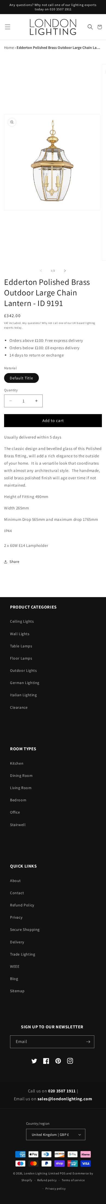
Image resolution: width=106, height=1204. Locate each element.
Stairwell (18, 824)
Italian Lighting (23, 694)
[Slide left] (41, 271)
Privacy (16, 917)
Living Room (21, 787)
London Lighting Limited (41, 1173)
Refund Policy (22, 905)
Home (9, 47)
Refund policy (47, 1180)
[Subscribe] (88, 1041)
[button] (7, 27)
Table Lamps (21, 646)
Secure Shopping (25, 929)
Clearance (18, 707)
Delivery (17, 942)
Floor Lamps (21, 658)
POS (63, 1173)
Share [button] (15, 561)
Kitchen (16, 763)
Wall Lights (20, 633)
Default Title (21, 378)
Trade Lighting (22, 954)
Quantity (11, 390)
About (15, 880)
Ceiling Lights (22, 621)
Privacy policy (55, 1188)
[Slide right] (65, 271)
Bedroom (18, 800)
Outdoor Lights (23, 670)
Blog (14, 978)
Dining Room (21, 775)
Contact (17, 892)
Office (15, 812)
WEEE (14, 966)
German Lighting (24, 682)
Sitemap (17, 990)
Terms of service (73, 1180)
